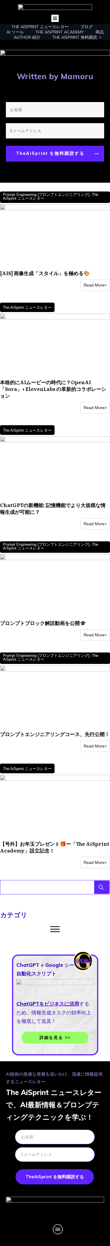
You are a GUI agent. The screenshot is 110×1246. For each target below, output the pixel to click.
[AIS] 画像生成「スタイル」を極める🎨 (45, 273)
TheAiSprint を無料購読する (55, 1176)
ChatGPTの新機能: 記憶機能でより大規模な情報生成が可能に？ (53, 508)
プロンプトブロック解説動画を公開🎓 (43, 622)
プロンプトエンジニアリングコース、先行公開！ (55, 734)
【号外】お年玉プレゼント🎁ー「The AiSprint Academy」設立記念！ (54, 847)
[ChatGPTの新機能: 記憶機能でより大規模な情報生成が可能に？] (55, 467)
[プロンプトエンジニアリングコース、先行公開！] (55, 696)
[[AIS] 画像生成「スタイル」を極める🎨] (55, 235)
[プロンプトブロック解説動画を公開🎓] (55, 585)
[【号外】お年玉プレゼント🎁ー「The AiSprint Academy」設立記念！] (55, 806)
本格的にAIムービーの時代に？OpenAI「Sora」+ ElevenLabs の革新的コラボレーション (53, 388)
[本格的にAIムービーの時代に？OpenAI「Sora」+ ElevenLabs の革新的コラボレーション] (55, 344)
